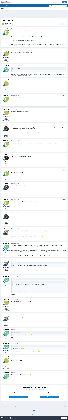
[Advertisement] (34, 15)
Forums (2, 8)
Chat (12, 24)
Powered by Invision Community (34, 414)
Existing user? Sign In (57, 2)
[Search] (66, 6)
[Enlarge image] (28, 111)
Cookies (34, 412)
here (22, 251)
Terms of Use (15, 418)
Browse (3, 5)
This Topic (61, 5)
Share (56, 23)
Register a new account (19, 396)
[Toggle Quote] (12, 68)
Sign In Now (49, 396)
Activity (7, 5)
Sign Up (65, 2)
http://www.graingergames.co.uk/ (17, 172)
